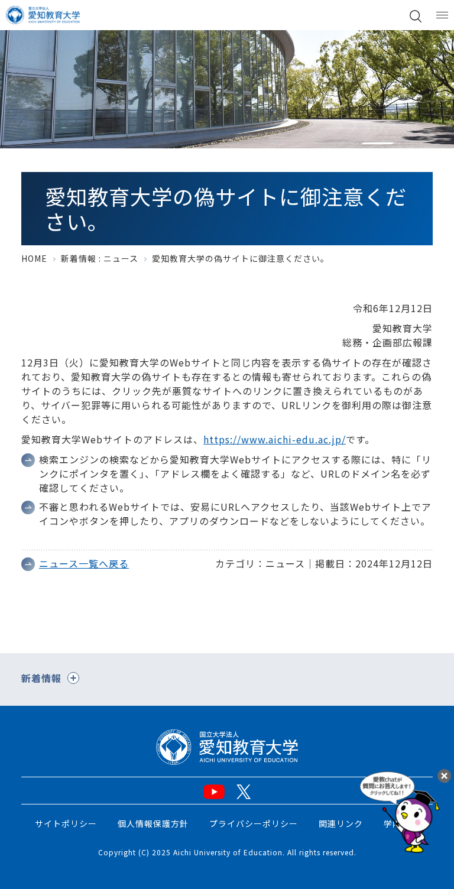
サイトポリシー (66, 823)
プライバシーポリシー (253, 823)
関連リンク (341, 823)
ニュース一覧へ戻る (84, 563)
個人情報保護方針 (153, 823)
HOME (34, 258)
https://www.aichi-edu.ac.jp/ (274, 439)
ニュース (120, 258)
